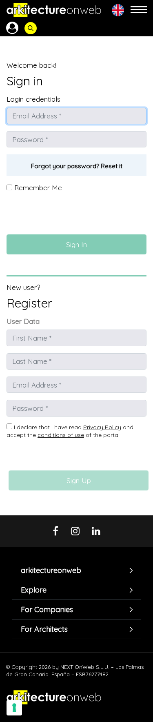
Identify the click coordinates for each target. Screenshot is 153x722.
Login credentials (33, 99)
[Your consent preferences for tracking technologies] (14, 707)
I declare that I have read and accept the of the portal (70, 431)
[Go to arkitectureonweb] (54, 10)
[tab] (76, 570)
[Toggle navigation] (139, 10)
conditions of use (61, 435)
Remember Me (37, 187)
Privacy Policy (102, 427)
